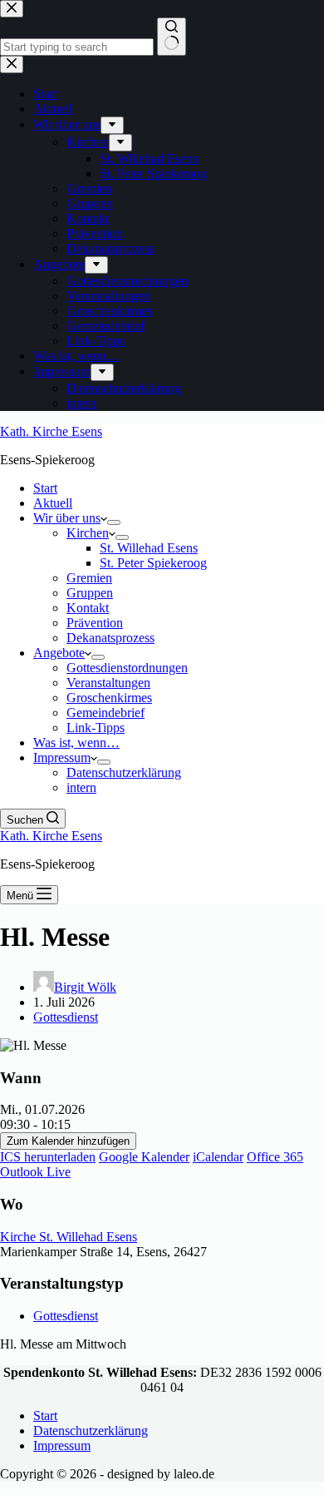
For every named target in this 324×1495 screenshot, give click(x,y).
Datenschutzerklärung (123, 772)
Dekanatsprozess (110, 638)
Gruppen (89, 593)
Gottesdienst (65, 1017)
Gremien (89, 578)
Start (45, 488)
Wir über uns (67, 518)
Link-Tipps (95, 727)
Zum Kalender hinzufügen (68, 1141)
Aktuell (52, 503)
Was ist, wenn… (76, 742)
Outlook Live (35, 1172)
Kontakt (87, 608)
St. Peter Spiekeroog (153, 563)
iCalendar (218, 1157)
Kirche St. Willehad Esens (68, 1237)
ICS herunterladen (48, 1157)
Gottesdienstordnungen (127, 668)
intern (81, 787)
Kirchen (87, 533)
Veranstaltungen (108, 683)
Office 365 (275, 1157)
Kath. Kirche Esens (51, 431)
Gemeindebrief (105, 712)
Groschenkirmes (109, 698)
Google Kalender (144, 1157)
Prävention (94, 623)
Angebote (59, 653)
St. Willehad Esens (149, 548)
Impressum (62, 757)
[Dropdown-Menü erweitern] (113, 522)
